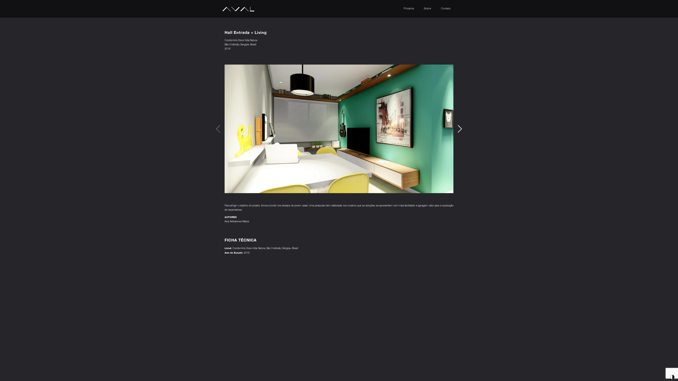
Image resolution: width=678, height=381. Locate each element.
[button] (459, 129)
